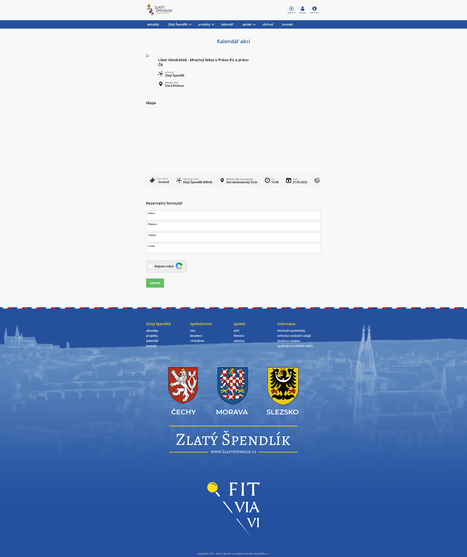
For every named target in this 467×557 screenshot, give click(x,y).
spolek (247, 24)
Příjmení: (152, 224)
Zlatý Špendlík (178, 24)
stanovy (239, 341)
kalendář (227, 24)
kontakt (287, 24)
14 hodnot (197, 341)
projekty (204, 24)
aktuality (153, 24)
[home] (159, 15)
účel (236, 331)
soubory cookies (288, 341)
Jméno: (151, 213)
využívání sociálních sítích (295, 346)
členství (239, 336)
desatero (196, 336)
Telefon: (152, 235)
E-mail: (151, 246)
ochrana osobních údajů (294, 336)
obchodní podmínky (291, 331)
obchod (268, 24)
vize (192, 331)
